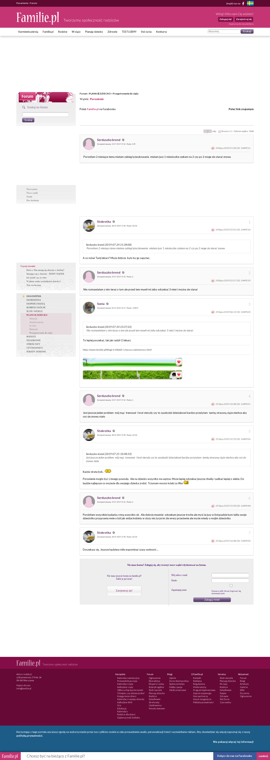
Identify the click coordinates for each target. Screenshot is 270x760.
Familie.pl (48, 31)
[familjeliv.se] (250, 3)
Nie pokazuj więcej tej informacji (233, 741)
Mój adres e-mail (179, 575)
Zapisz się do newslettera (241, 23)
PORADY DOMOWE (36, 351)
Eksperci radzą (156, 684)
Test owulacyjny (33, 285)
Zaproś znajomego (202, 693)
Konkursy (161, 31)
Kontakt (197, 678)
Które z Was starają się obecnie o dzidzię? (45, 270)
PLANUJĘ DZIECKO (100, 93)
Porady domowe (157, 708)
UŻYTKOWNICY (34, 348)
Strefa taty (154, 702)
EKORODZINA (33, 300)
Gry (119, 705)
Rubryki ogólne (156, 687)
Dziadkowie (154, 699)
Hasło (174, 580)
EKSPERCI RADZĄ (35, 303)
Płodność (33, 329)
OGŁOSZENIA (33, 296)
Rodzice (62, 31)
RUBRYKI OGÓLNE (36, 307)
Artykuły (244, 684)
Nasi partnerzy (200, 696)
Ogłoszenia (154, 678)
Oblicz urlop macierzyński (130, 690)
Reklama (197, 681)
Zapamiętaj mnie (179, 590)
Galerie (244, 687)
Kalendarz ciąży (125, 684)
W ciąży (76, 31)
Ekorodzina (154, 681)
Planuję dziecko (94, 31)
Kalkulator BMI (124, 702)
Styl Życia (224, 699)
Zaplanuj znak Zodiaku (128, 717)
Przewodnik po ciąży (127, 681)
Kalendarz (122, 711)
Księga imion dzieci (126, 696)
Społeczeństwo (176, 684)
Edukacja (122, 708)
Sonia (101, 303)
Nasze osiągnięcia (202, 699)
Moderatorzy (199, 687)
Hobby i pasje (175, 687)
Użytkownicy (155, 705)
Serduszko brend (109, 140)
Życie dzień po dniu (179, 681)
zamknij (263, 756)
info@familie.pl (23, 688)
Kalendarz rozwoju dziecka (130, 699)
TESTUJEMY (129, 31)
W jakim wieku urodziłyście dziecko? (43, 281)
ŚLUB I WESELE (34, 311)
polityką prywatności (29, 735)
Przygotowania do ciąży (125, 93)
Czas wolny (225, 702)
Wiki (242, 690)
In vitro (32, 325)
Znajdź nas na (233, 3)
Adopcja (33, 318)
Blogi (242, 681)
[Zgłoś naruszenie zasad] (213, 147)
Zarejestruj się (244, 19)
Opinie (172, 678)
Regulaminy (199, 684)
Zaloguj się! (225, 19)
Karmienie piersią (28, 31)
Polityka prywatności (203, 702)
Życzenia (244, 693)
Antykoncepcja (36, 322)
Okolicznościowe (177, 690)
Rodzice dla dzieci (126, 714)
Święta (223, 693)
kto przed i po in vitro (36, 277)
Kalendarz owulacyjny (128, 678)
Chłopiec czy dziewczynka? (130, 693)
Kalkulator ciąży (125, 687)
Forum (83, 93)
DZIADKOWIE (33, 340)
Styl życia (146, 31)
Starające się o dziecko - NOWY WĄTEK (45, 274)
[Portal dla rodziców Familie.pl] (37, 23)
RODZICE (31, 336)
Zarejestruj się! (124, 590)
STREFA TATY (33, 344)
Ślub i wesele (155, 690)
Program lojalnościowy (204, 690)
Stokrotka (104, 221)
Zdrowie (112, 31)
